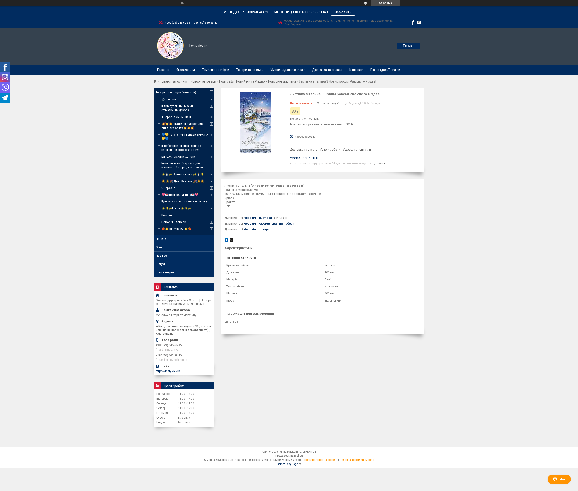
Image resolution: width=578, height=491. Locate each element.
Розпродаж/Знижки (385, 70)
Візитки (166, 215)
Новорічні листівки (282, 81)
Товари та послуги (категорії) (176, 92)
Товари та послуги (249, 70)
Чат (562, 479)
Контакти (356, 70)
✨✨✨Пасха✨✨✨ (176, 208)
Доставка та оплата (327, 70)
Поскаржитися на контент (321, 459)
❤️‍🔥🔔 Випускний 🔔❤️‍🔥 (176, 228)
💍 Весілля (169, 99)
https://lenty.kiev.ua (168, 371)
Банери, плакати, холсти (178, 156)
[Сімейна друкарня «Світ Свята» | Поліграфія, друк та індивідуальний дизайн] (170, 45)
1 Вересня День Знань (176, 117)
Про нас (161, 255)
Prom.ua (310, 451)
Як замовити (185, 70)
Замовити (343, 12)
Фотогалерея (165, 272)
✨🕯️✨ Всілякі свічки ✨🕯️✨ (182, 174)
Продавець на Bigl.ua (289, 455)
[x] (231, 241)
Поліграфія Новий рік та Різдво (242, 81)
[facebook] (226, 241)
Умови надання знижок (287, 70)
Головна (163, 70)
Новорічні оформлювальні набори (269, 223)
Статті (160, 247)
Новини (161, 238)
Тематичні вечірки (215, 70)
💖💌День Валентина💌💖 (179, 194)
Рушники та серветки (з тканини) (184, 201)
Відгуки (161, 264)
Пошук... (409, 45)
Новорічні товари (203, 81)
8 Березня (168, 188)
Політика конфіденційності (357, 459)
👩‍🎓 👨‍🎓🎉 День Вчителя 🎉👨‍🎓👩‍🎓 (182, 181)
